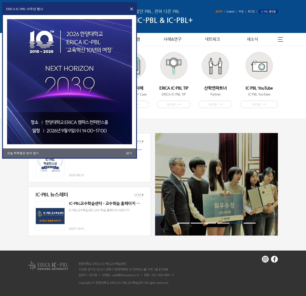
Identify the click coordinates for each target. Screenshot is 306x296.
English (230, 11)
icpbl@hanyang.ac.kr (125, 275)
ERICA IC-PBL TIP (173, 96)
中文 (241, 11)
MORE (138, 195)
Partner (215, 96)
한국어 (218, 11)
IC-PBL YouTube (259, 96)
